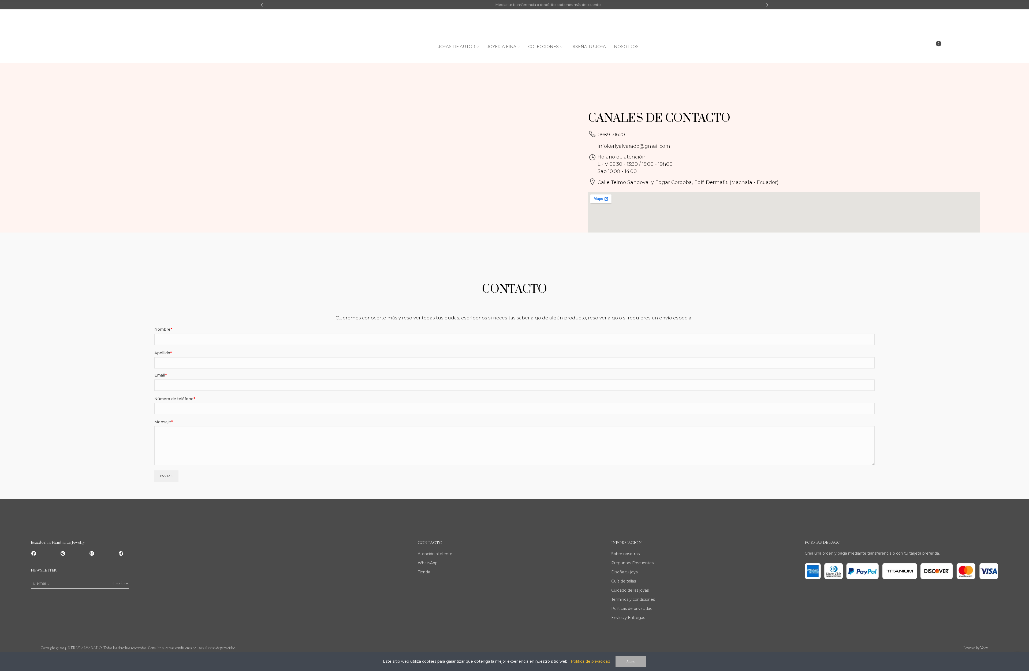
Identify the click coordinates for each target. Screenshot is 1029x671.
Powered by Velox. (976, 648)
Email (159, 375)
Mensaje (162, 421)
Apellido (162, 353)
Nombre (162, 329)
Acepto (630, 661)
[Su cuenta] (988, 48)
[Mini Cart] (935, 48)
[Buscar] (881, 48)
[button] (262, 5)
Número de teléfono (173, 398)
